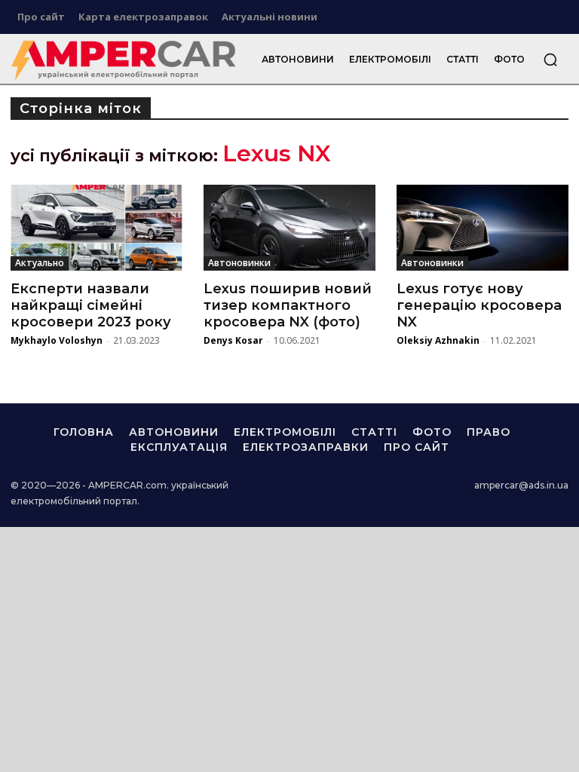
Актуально (39, 262)
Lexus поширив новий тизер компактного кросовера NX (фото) (288, 305)
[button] (550, 59)
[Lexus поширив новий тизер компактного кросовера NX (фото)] (289, 228)
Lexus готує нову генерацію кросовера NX (479, 305)
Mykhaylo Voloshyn (57, 340)
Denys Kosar (233, 340)
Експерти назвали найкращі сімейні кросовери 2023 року (91, 305)
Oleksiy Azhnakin (438, 340)
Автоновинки (239, 262)
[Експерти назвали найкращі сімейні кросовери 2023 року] (96, 228)
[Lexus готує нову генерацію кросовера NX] (482, 228)
